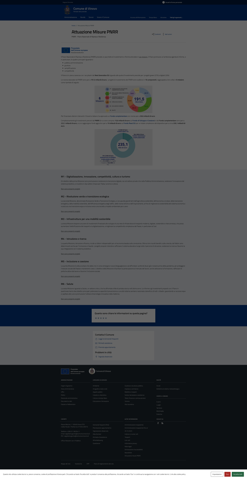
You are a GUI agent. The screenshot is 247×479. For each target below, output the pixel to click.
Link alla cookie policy (178, 474)
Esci (227, 474)
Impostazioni (217, 474)
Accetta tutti (237, 474)
